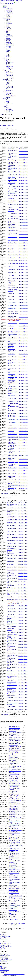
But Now (10, 207)
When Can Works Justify (15, 737)
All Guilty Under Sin (13, 204)
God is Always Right (14, 798)
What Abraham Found (14, 761)
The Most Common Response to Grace (13, 756)
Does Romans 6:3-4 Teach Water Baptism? (15, 759)
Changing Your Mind (14, 848)
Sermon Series (9, 73)
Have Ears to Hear (13, 877)
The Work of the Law (13, 186)
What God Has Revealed (11, 166)
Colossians (8, 42)
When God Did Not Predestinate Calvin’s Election (14, 893)
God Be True (11, 198)
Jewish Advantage (12, 195)
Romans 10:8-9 (12, 901)
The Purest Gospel (13, 876)
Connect (5, 106)
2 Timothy (8, 47)
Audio (4, 70)
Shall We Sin (11, 266)
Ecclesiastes (9, 23)
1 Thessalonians (10, 43)
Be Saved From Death (5, 944)
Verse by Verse (6, 18)
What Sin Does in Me (13, 278)
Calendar (8, 14)
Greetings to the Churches (11, 477)
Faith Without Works (12, 546)
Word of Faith (11, 354)
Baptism (8, 61)
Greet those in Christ (12, 697)
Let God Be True (11, 534)
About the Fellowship (5, 936)
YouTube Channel (4, 970)
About (4, 7)
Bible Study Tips (4, 954)
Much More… (10, 561)
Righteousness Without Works (11, 225)
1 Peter (7, 54)
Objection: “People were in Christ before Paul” (15, 830)
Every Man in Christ (13, 401)
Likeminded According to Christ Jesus (12, 455)
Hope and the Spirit (12, 305)
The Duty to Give (12, 468)
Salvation (8, 59)
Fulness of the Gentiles (14, 869)
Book (7, 99)
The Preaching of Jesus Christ (12, 488)
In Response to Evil (12, 413)
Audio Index (12, 923)
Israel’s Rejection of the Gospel (12, 623)
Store (7, 105)
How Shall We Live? (12, 570)
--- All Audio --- (9, 78)
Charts (7, 82)
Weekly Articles (3, 957)
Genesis (8, 19)
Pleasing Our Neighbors (11, 448)
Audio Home (3, 125)
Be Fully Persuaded (13, 781)
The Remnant (10, 614)
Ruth (7, 20)
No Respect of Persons (11, 183)
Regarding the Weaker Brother (11, 443)
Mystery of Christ (10, 62)
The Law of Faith (11, 543)
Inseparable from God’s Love (12, 317)
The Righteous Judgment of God (12, 177)
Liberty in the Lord (12, 434)
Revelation (8, 57)
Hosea (7, 26)
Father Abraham (12, 903)
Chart (7, 101)
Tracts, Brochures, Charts (6, 959)
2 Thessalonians (10, 44)
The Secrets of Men (12, 528)
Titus (7, 48)
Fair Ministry (9, 93)
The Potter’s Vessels (12, 611)
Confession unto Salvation (11, 620)
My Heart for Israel (12, 323)
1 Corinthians (9, 35)
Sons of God (11, 296)
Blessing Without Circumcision (12, 228)
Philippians (8, 40)
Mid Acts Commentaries (5, 946)
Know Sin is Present (13, 806)
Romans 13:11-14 (13, 910)
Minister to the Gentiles (11, 459)
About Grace (3, 934)
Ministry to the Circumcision (10, 679)
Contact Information (11, 975)
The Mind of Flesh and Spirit (12, 290)
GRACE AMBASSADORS (7, 3)
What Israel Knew (11, 626)
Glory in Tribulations (13, 240)
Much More (11, 246)
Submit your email (5, 493)
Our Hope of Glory (11, 590)
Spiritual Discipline (13, 850)
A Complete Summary (12, 709)
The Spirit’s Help (12, 308)
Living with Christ (12, 260)
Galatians (8, 38)
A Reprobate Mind (12, 171)
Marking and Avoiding (12, 700)
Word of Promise (12, 329)
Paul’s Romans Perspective (15, 811)
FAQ (7, 89)
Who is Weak (11, 431)
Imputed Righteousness (10, 552)
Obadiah (8, 27)
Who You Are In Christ (14, 840)
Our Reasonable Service (14, 905)
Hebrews (8, 51)
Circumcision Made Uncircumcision (12, 192)
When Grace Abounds (14, 778)
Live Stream (9, 109)
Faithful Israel (12, 916)
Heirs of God (11, 299)
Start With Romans (13, 745)
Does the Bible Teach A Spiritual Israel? (14, 730)
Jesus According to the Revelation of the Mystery (15, 739)
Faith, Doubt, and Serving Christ (12, 446)
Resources (5, 79)
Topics (4, 58)
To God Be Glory (11, 706)
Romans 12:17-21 (13, 906)
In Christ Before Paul (14, 794)
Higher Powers (12, 914)
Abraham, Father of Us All (15, 800)
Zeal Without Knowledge (11, 346)
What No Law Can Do (14, 783)
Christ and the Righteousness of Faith (12, 350)
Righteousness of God (12, 540)
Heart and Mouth (12, 357)
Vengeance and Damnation (11, 201)
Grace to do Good (11, 653)
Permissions (3, 975)
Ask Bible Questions (5, 955)
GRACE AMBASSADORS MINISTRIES (14, 974)
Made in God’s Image (14, 853)
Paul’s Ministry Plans (13, 462)
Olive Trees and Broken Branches (11, 638)
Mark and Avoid (12, 479)
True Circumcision (11, 531)
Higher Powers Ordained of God (12, 416)
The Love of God (12, 243)
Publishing (5, 98)
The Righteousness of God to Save (13, 210)
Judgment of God (11, 525)
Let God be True (13, 780)
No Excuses (11, 851)
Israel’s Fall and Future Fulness (11, 374)
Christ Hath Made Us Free (15, 746)
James (7, 53)
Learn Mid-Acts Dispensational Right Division (11, 0)
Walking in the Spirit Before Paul (13, 855)
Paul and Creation (13, 802)
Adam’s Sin (11, 248)
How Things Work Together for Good (13, 809)
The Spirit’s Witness (13, 890)
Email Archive (9, 81)
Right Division (9, 66)
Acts (7, 32)
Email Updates (3, 967)
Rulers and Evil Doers (13, 419)
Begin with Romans (13, 786)
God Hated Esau (13, 813)
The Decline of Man (12, 519)
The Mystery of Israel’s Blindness (12, 380)
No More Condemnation (11, 284)
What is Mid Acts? (4, 945)
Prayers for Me (11, 471)
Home (1, 114)
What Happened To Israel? (15, 732)
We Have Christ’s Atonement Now (13, 864)
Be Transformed (12, 398)
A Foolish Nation (12, 365)
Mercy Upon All (12, 386)
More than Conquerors (12, 599)
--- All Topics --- (10, 69)
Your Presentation (12, 395)
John (7, 31)
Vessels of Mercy (12, 337)
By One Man (11, 251)
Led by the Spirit (11, 587)
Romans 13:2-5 (12, 908)
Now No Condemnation (10, 585)
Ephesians (8, 39)
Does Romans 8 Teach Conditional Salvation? (14, 836)
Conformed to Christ (13, 311)
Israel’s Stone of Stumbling (12, 343)
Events (4, 91)
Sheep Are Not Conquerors (15, 814)
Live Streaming (9, 77)
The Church (9, 11)
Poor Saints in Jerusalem (11, 465)
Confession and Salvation (15, 769)
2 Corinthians (9, 36)
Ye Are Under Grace (13, 263)
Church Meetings (4, 938)
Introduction (11, 148)
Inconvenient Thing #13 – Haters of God (15, 767)
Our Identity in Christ (14, 748)
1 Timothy (8, 46)
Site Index (17, 923)
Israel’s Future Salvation (14, 735)
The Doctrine (9, 10)
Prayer (7, 65)
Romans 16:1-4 (12, 917)
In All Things (11, 410)
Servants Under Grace (13, 269)
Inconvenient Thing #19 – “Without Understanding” (15, 742)
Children (8, 83)
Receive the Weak (12, 428)
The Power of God (11, 516)
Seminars (8, 71)
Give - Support (9, 110)
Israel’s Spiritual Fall (13, 734)
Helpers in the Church (13, 473)
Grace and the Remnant (10, 629)
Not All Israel (11, 326)
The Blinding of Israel (12, 632)
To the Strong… (11, 673)
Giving (7, 15)
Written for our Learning (11, 451)
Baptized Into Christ (12, 254)
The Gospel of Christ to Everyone (13, 163)
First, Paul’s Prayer (12, 160)
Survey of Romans (13, 828)
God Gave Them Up (13, 174)
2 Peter (7, 55)
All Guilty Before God (12, 537)
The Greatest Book (13, 919)
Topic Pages (3, 948)
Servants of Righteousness (10, 573)
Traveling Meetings (10, 95)
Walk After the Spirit (13, 287)
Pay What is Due (12, 422)
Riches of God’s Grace (12, 555)
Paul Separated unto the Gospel (12, 505)
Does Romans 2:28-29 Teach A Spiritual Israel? (14, 727)
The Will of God (11, 608)
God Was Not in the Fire (14, 871)
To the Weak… (10, 670)
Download (21, 148)
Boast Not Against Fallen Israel (12, 377)
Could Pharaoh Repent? (14, 777)
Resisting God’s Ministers (11, 662)
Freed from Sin (11, 257)
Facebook (2, 968)
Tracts (7, 85)
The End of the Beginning (15, 843)
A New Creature (12, 302)
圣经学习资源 (9, 90)
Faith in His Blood (12, 213)
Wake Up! (10, 425)
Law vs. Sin (11, 275)
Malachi (8, 30)
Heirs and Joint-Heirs (14, 838)
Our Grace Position (12, 237)
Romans (8, 34)
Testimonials (3, 937)
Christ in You (11, 293)
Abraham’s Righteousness (11, 222)
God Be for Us (10, 596)
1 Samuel (8, 22)
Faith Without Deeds (13, 216)
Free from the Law (12, 272)
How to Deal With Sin (14, 785)
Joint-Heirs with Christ (14, 823)
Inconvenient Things (12, 522)
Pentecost (8, 63)
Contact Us (8, 16)
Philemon (8, 50)
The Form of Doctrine (14, 886)
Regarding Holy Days (13, 437)
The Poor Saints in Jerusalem (11, 688)
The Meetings (9, 12)
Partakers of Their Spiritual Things (11, 691)
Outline (26, 148)
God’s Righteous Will (13, 331)
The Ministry (9, 8)
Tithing (7, 67)
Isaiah (7, 24)
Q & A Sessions (9, 75)
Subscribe (8, 107)
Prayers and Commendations (11, 694)
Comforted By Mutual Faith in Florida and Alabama (15, 899)
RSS (1, 966)
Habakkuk (8, 28)
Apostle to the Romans (12, 507)
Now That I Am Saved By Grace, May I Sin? (15, 750)
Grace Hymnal (9, 86)
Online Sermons (4, 958)
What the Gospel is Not (14, 888)
